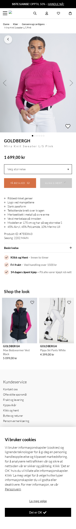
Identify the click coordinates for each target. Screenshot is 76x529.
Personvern (13, 489)
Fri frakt (16, 264)
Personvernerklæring (16, 421)
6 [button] (43, 135)
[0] (70, 13)
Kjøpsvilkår (9, 405)
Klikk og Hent (19, 257)
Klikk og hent (11, 410)
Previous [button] (4, 82)
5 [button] (41, 135)
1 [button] (32, 135)
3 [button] (37, 135)
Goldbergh (17, 140)
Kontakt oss (10, 389)
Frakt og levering (13, 399)
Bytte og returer (13, 415)
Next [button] (71, 82)
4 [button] (39, 135)
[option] (38, 82)
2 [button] (34, 135)
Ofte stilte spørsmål (15, 394)
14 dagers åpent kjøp (24, 272)
